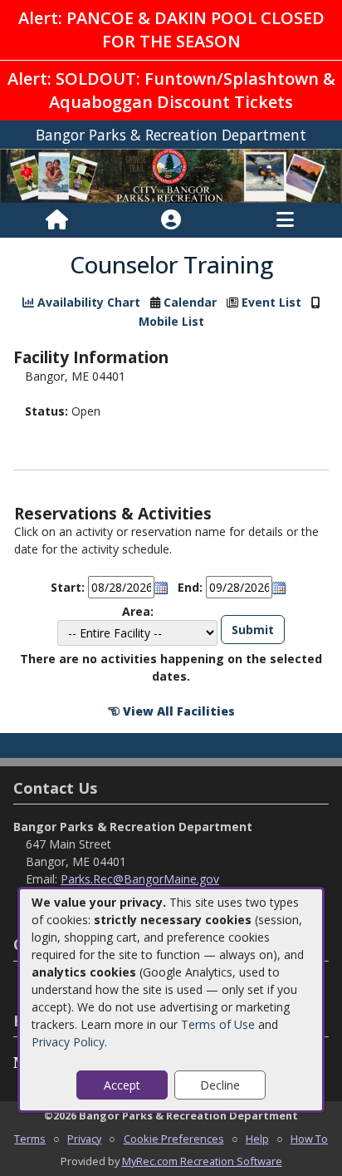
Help (257, 1138)
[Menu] (285, 220)
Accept (122, 1085)
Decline (220, 1085)
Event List (271, 302)
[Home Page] (57, 220)
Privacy (84, 1138)
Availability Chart (87, 302)
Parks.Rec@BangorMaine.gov (140, 879)
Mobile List (171, 321)
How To (309, 1138)
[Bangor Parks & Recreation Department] (171, 174)
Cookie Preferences (174, 1138)
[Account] (171, 220)
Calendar (190, 302)
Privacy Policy (68, 1042)
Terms (30, 1138)
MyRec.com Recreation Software (202, 1161)
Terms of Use (218, 1024)
